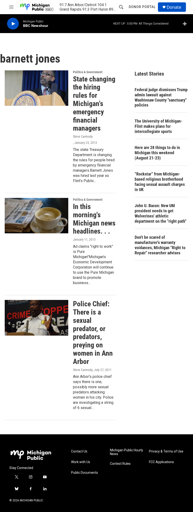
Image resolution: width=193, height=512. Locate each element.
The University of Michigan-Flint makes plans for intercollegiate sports (158, 126)
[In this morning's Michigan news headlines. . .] (36, 215)
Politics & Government (87, 72)
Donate (174, 7)
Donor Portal (142, 7)
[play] (13, 23)
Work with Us (80, 462)
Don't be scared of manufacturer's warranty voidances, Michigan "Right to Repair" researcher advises (160, 245)
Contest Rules (120, 463)
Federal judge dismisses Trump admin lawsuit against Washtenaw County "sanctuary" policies (161, 97)
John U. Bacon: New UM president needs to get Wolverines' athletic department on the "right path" (160, 213)
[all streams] (186, 23)
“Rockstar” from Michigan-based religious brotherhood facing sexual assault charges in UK (160, 181)
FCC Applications (161, 462)
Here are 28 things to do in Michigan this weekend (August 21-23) (157, 152)
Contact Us (79, 451)
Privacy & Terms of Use (166, 451)
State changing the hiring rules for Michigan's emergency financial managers (94, 103)
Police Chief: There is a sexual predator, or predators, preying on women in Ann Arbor (93, 333)
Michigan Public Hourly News (126, 452)
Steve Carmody (83, 136)
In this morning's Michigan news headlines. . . (94, 218)
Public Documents (84, 472)
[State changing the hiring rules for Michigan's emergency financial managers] (36, 88)
